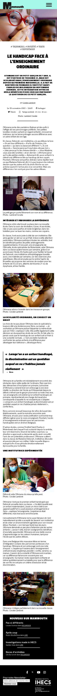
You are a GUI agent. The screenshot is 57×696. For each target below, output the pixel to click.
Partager (41, 108)
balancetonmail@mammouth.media (42, 692)
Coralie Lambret (29, 102)
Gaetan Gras (10, 645)
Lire (26, 635)
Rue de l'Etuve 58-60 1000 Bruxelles (39, 689)
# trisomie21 (18, 46)
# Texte (41, 46)
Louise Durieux (11, 625)
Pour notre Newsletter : (15, 677)
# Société (31, 46)
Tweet (12, 112)
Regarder (26, 625)
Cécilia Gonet (11, 655)
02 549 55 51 (38, 687)
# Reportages (27, 49)
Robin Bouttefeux (13, 635)
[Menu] (49, 5)
